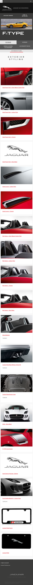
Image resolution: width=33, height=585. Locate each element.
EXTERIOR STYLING (16, 51)
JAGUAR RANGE (8, 15)
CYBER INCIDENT (5, 562)
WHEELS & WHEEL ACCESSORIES (8, 46)
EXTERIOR (8, 42)
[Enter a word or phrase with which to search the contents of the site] (31, 1)
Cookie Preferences (5, 565)
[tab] (8, 42)
